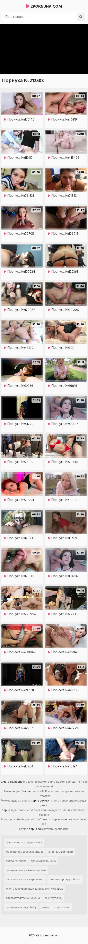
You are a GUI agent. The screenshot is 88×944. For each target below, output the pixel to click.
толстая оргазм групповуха (24, 842)
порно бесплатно (24, 791)
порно (6, 810)
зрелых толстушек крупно (23, 898)
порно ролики (40, 800)
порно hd (35, 829)
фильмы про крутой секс (65, 879)
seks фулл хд (53, 898)
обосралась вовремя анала (24, 851)
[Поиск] (81, 17)
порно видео (60, 819)
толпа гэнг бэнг (16, 861)
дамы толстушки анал (56, 907)
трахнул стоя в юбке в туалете (26, 870)
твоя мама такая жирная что (25, 879)
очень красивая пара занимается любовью (34, 888)
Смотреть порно (12, 781)
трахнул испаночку (43, 861)
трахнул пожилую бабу (21, 907)
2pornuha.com (46, 6)
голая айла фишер (60, 851)
